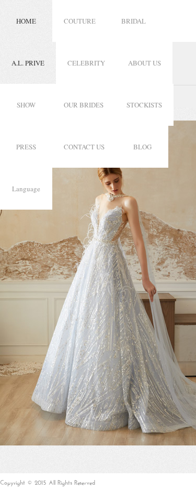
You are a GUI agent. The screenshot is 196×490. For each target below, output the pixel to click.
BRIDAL (133, 21)
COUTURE (80, 21)
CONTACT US (84, 146)
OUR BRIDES (83, 105)
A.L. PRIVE (27, 63)
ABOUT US (144, 63)
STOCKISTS (144, 105)
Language (26, 188)
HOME (26, 21)
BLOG (142, 146)
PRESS (26, 146)
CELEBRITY (86, 63)
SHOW (26, 105)
